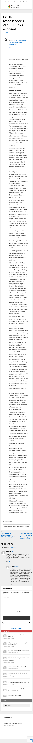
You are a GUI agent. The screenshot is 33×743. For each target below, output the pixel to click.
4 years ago (14, 551)
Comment (6, 597)
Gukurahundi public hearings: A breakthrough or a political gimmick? (26, 536)
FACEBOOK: (13, 547)
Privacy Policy (8, 717)
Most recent (5, 631)
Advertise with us (16, 628)
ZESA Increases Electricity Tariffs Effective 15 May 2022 (8, 535)
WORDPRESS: (5, 547)
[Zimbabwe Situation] (13, 8)
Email (19, 612)
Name (4, 612)
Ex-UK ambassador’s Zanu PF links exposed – (17, 42)
